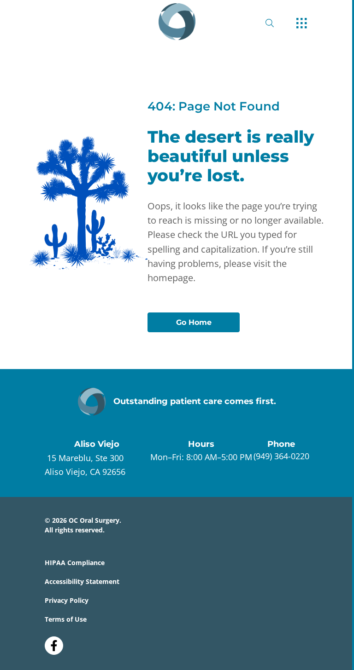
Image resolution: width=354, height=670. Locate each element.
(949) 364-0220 (281, 456)
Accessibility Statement (82, 581)
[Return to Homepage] (177, 21)
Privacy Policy (66, 600)
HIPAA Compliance (75, 562)
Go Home (194, 322)
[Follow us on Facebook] (54, 642)
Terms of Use (66, 619)
